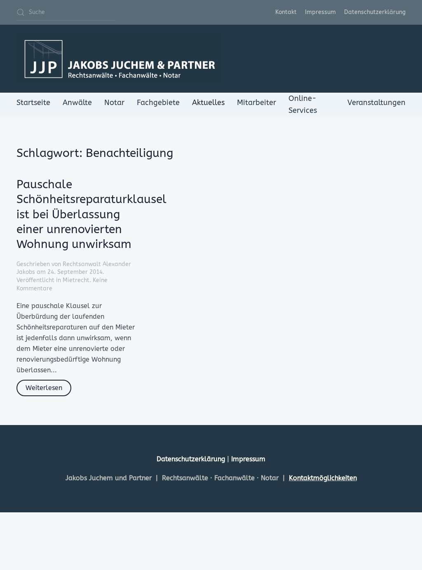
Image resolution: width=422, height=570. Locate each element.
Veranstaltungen (376, 102)
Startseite (33, 102)
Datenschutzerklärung (375, 12)
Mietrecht (76, 280)
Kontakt (286, 12)
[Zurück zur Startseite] (119, 58)
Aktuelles (208, 102)
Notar (114, 102)
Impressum (320, 12)
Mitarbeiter (256, 102)
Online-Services (302, 104)
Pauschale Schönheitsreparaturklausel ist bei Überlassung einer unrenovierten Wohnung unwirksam (91, 214)
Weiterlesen (44, 388)
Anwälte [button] (77, 102)
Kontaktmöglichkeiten (323, 478)
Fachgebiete (158, 102)
